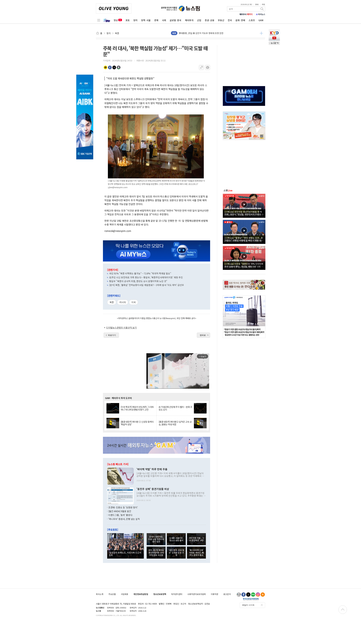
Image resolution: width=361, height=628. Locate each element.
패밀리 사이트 (248, 605)
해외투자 (189, 20)
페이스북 (110, 67)
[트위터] (248, 594)
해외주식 (246, 14)
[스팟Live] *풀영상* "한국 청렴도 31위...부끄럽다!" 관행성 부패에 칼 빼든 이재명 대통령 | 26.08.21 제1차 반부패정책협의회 (243, 239)
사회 (164, 20)
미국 (133, 302)
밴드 (118, 67)
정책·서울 (146, 20)
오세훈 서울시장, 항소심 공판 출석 (176, 539)
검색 (262, 9)
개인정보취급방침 (140, 594)
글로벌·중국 (175, 20)
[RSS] (263, 594)
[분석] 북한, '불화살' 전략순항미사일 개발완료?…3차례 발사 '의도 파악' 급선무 (146, 284)
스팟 (228, 190)
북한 (112, 302)
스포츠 (252, 20)
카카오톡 (105, 67)
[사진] (120, 475)
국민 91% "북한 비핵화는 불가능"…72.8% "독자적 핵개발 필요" (140, 273)
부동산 (221, 20)
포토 (128, 20)
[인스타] (258, 594)
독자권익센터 (176, 594)
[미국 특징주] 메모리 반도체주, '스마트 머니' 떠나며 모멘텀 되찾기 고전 (137, 408)
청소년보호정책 (159, 594)
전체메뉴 (99, 20)
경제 (156, 20)
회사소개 (99, 594)
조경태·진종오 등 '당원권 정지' (123, 507)
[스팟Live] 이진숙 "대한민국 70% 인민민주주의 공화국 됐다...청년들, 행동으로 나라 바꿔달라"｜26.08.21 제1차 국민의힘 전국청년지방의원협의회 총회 (243, 265)
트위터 (114, 67)
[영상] (244, 205)
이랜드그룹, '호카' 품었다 (120, 515)
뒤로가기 (112, 335)
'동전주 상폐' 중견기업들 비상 (153, 489)
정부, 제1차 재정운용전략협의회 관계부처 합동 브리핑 (156, 552)
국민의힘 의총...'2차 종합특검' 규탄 (196, 539)
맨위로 (203, 335)
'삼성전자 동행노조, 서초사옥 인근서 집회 (125, 553)
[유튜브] (239, 594)
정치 (135, 20)
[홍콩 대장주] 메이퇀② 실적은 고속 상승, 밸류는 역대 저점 (175, 423)
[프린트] (207, 67)
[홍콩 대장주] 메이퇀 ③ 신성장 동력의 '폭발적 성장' (137, 423)
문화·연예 (240, 20)
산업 (199, 20)
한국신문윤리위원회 (251, 599)
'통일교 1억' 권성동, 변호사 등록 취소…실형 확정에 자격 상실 (206, 33)
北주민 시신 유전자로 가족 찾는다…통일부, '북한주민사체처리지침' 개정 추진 (146, 277)
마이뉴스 (260, 14)
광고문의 (227, 594)
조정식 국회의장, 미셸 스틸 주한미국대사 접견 (156, 539)
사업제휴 (124, 594)
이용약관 (214, 594)
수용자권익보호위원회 (196, 594)
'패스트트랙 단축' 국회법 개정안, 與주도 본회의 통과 (196, 552)
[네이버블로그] (253, 594)
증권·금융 (209, 20)
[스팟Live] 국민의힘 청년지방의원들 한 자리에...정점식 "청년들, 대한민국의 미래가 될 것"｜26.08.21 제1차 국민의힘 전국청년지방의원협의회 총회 (244, 212)
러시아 (122, 302)
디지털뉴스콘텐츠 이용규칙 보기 (121, 327)
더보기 (261, 33)
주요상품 (112, 594)
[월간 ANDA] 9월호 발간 (119, 511)
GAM (260, 20)
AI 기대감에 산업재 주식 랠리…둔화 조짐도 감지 (175, 408)
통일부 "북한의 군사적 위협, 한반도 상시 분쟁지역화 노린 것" (138, 281)
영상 (116, 20)
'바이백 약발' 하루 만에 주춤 (152, 469)
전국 (230, 20)
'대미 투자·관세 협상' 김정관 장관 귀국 (176, 552)
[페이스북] (243, 594)
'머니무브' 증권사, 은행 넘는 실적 (124, 518)
